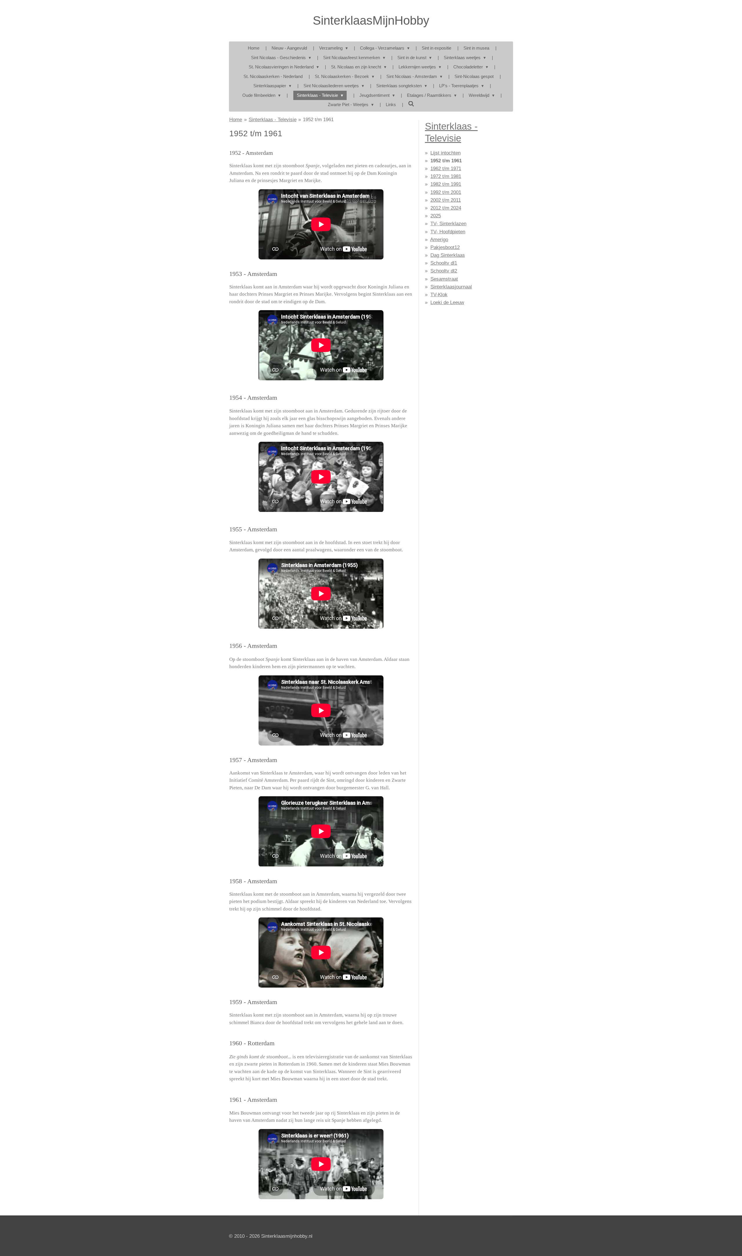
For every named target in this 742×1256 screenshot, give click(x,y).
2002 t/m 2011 (445, 200)
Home (235, 119)
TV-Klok (439, 294)
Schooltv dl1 (443, 263)
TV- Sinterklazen (448, 223)
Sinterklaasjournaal (451, 287)
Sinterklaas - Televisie (273, 119)
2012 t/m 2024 (445, 208)
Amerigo (439, 239)
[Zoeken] (411, 104)
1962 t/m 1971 (445, 168)
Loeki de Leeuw (447, 302)
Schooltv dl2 (443, 271)
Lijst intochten (445, 153)
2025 (435, 216)
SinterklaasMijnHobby (371, 20)
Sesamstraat (444, 279)
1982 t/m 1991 (445, 184)
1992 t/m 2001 (445, 192)
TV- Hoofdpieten (447, 232)
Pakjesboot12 (445, 247)
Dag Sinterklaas (447, 255)
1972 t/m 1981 (445, 176)
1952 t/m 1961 (318, 119)
